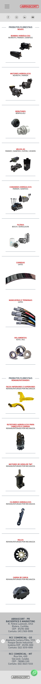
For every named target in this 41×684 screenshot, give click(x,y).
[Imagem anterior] (3, 641)
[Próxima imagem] (38, 641)
